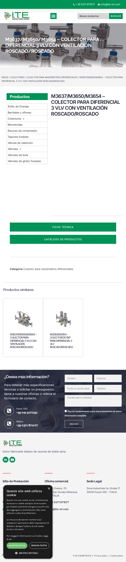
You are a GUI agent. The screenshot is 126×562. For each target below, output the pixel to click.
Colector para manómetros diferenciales (52, 77)
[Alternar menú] (53, 16)
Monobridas (15, 124)
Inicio (5, 77)
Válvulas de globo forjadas (24, 161)
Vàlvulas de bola (18, 155)
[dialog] (27, 522)
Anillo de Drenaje (18, 106)
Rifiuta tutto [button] (39, 545)
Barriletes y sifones (19, 112)
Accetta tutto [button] (17, 545)
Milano (19, 421)
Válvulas (13, 149)
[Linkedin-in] (6, 460)
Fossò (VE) (22, 408)
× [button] (49, 488)
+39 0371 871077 (27, 425)
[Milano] (9, 423)
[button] (28, 553)
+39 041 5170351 (27, 412)
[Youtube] (12, 460)
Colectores (17, 77)
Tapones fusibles (18, 136)
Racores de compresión (22, 130)
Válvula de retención (20, 142)
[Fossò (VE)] (9, 411)
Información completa (75, 415)
